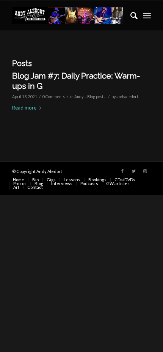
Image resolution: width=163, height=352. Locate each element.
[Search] (130, 15)
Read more (24, 108)
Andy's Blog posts (89, 96)
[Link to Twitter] (133, 171)
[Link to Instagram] (145, 171)
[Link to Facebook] (122, 171)
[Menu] (147, 15)
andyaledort (127, 96)
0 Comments (53, 96)
